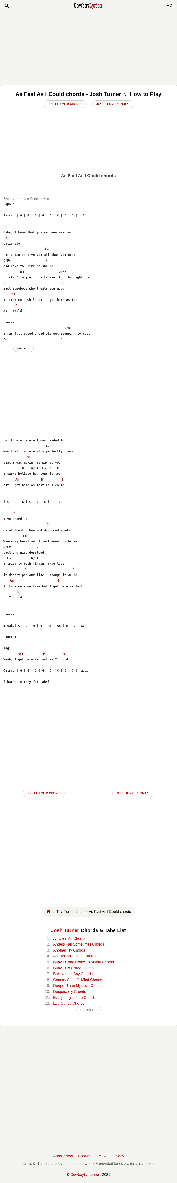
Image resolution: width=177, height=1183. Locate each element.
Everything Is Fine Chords (74, 998)
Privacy (118, 1156)
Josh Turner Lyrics (112, 104)
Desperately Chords (69, 992)
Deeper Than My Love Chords (78, 986)
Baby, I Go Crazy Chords (73, 968)
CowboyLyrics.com (85, 1175)
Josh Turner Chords (65, 104)
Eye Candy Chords (68, 1003)
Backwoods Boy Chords (73, 974)
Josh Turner (65, 930)
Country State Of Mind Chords (77, 980)
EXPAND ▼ (88, 1010)
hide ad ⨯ (23, 348)
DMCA (101, 1156)
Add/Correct (63, 1156)
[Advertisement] (88, 46)
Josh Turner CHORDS (44, 793)
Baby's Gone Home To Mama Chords (83, 962)
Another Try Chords (69, 950)
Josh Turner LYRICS (132, 793)
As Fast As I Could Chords (74, 956)
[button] (6, 6)
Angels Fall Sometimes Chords (78, 944)
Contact (84, 1156)
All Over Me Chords (69, 938)
